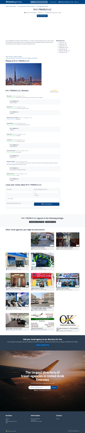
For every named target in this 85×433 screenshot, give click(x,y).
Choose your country (11, 431)
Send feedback (47, 204)
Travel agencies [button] (53, 2)
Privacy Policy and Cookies (36, 421)
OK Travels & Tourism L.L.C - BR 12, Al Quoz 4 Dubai (67, 329)
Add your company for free (42, 345)
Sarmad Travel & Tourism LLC (13, 288)
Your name (9, 189)
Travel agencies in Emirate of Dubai (25, 6)
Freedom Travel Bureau (37, 328)
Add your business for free (66, 2)
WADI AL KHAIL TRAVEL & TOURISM (65, 247)
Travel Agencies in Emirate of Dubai (37, 221)
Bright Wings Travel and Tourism (14, 328)
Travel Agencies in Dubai (50, 221)
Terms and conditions (35, 418)
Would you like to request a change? (14, 56)
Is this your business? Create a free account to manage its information (21, 58)
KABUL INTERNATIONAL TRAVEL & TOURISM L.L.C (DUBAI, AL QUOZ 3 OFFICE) (41, 308)
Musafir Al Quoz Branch (11, 268)
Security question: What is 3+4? (14, 203)
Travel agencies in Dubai (42, 6)
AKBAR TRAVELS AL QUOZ (37, 288)
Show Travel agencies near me (43, 390)
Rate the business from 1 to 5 (40, 189)
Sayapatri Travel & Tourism (37, 247)
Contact (57, 418)
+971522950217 (43, 15)
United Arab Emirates (11, 6)
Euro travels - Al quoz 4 (37, 268)
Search (54, 387)
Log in (77, 2)
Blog (7, 422)
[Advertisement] (61, 28)
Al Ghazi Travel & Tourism (63, 288)
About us (7, 418)
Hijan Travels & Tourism (12, 307)
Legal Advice (33, 420)
